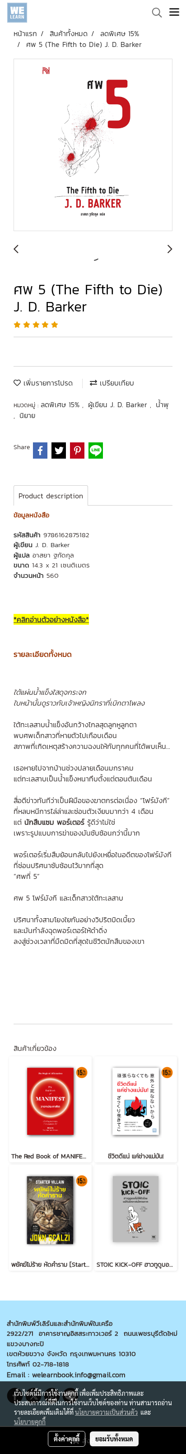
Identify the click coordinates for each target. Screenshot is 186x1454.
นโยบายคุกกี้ (30, 1421)
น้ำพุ (162, 404)
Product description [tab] (51, 495)
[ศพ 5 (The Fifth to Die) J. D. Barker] (93, 145)
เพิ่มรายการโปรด (47, 382)
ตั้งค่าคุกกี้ (66, 1439)
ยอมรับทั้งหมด (114, 1439)
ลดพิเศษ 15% (61, 404)
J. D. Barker (52, 544)
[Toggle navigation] (174, 13)
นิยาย (27, 415)
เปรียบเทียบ (115, 382)
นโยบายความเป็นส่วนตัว (106, 1412)
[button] (154, 13)
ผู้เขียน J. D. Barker (119, 404)
